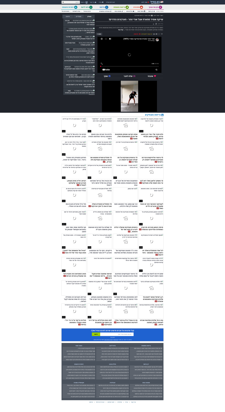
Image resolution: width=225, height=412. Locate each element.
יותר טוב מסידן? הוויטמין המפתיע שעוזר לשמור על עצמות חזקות (148, 348)
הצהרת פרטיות (100, 402)
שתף (154, 34)
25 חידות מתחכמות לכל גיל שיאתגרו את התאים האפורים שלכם (81, 354)
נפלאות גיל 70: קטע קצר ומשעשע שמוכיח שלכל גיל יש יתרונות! (148, 367)
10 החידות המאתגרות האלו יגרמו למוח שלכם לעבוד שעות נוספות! (80, 359)
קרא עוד (120, 30)
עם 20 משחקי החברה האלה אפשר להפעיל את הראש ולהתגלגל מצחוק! (79, 357)
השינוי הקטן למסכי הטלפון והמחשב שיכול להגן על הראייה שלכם (114, 391)
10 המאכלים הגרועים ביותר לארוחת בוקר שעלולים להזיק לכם (149, 359)
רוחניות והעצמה (68, 7)
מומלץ (89, 16)
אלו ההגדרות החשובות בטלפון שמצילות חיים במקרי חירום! (116, 388)
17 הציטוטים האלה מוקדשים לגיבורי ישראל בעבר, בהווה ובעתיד (81, 385)
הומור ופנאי (140, 11)
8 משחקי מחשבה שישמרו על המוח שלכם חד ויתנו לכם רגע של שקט (114, 385)
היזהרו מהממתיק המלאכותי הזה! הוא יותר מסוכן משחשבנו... (149, 351)
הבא (99, 34)
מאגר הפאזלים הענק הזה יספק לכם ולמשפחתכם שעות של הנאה (80, 351)
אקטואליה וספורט (79, 382)
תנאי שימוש (115, 339)
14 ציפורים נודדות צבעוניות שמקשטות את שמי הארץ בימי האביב (114, 369)
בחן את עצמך (154, 7)
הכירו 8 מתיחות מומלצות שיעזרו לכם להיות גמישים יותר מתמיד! (81, 394)
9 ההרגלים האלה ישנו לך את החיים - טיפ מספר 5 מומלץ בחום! (148, 369)
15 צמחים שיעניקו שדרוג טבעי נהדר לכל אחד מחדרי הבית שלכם (114, 372)
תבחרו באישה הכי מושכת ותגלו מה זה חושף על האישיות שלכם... (81, 375)
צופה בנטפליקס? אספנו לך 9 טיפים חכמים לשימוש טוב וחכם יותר (114, 394)
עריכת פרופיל (87, 11)
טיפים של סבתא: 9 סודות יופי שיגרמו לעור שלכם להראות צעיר (115, 351)
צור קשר (92, 2)
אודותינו (119, 402)
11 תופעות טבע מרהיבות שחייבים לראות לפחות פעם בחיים (116, 378)
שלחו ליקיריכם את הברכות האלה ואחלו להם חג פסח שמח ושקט (81, 367)
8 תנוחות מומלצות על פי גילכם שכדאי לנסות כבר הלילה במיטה (115, 348)
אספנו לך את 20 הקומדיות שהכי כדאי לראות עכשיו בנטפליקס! (148, 385)
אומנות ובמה (118, 11)
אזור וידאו (144, 2)
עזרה (100, 2)
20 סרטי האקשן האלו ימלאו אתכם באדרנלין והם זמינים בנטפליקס (147, 396)
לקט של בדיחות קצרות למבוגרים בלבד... (86, 348)
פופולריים (78, 16)
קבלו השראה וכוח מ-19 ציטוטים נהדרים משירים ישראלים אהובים (148, 388)
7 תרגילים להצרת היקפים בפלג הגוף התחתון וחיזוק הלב (83, 396)
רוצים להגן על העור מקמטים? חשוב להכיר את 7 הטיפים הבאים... (114, 357)
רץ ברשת (150, 11)
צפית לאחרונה (76, 11)
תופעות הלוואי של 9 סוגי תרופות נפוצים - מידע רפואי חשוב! (149, 354)
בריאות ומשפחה (119, 7)
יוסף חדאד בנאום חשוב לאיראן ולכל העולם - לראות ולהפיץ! (82, 391)
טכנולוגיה (112, 382)
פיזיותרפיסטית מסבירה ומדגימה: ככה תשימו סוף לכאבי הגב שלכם (147, 375)
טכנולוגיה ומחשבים (104, 11)
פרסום (91, 402)
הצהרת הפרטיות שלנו (108, 339)
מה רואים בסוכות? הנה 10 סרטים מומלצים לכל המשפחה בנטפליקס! (147, 391)
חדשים (68, 16)
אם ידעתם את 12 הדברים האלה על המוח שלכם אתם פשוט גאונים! (114, 396)
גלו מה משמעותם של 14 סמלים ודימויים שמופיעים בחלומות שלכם (80, 369)
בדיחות (102, 7)
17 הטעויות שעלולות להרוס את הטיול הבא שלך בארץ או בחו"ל (115, 375)
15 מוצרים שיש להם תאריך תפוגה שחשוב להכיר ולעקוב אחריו (115, 359)
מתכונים (136, 7)
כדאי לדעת (85, 7)
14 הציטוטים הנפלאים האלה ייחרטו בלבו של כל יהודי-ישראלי (81, 372)
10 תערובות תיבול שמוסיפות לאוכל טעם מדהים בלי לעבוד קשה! (148, 357)
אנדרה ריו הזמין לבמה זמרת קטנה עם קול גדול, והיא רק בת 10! (148, 378)
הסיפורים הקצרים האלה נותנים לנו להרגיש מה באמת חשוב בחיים (80, 378)
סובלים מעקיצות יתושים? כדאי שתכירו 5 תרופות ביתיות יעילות (115, 354)
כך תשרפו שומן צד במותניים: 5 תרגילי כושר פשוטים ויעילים (82, 388)
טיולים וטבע (129, 11)
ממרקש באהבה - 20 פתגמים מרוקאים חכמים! (152, 372)
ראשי (161, 15)
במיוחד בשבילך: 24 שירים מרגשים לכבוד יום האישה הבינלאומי (148, 394)
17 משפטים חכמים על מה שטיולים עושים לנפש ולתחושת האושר (114, 367)
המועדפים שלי (65, 11)
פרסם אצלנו (109, 2)
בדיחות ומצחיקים (139, 15)
